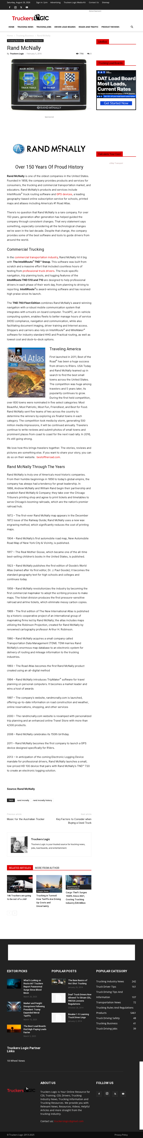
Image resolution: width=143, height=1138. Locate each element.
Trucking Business (25, 35)
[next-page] (15, 913)
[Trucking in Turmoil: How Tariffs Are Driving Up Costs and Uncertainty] (49, 884)
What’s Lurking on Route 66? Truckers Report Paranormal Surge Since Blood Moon (33, 986)
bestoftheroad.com (48, 457)
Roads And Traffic (88, 27)
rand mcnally (23, 800)
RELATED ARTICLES (20, 868)
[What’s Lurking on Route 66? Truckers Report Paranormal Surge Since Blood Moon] (14, 984)
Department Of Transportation (73, 887)
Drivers (11, 891)
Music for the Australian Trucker (25, 819)
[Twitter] (21, 7)
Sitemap (105, 2)
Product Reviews (110, 27)
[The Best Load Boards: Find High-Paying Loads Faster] (14, 1028)
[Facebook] (9, 7)
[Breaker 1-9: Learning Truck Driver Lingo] (59, 1018)
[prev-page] (9, 913)
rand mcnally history (42, 800)
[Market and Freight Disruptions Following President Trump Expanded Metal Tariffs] (14, 1007)
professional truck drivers (38, 271)
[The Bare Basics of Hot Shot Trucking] (59, 982)
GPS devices (64, 194)
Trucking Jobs (43, 27)
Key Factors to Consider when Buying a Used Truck (73, 821)
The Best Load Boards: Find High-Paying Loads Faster (35, 1029)
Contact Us (94, 2)
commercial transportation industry (36, 257)
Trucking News (25, 27)
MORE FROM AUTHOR (47, 868)
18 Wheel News (16, 1060)
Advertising (55, 2)
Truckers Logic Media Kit (75, 2)
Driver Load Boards (65, 27)
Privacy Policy (121, 1134)
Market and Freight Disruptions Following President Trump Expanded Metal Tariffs (34, 1009)
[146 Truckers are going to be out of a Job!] (20, 884)
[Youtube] (26, 7)
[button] (132, 27)
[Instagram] (15, 7)
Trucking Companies (34, 40)
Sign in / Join (42, 2)
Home (11, 27)
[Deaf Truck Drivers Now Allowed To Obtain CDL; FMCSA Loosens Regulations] (59, 998)
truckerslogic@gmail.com (69, 1121)
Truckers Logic (17, 53)
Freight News (42, 891)
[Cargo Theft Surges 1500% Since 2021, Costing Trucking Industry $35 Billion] (78, 882)
